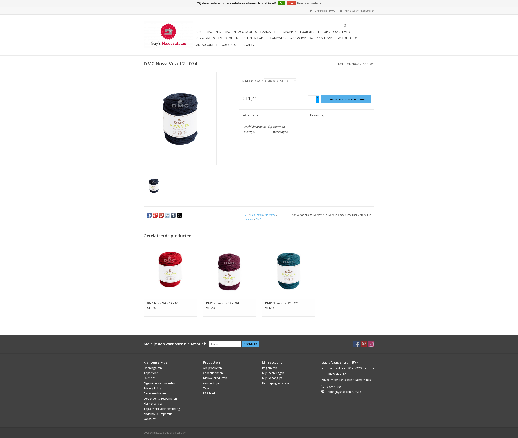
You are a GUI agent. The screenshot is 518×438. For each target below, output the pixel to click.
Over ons (150, 378)
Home (198, 32)
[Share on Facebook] (149, 215)
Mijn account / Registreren (359, 10)
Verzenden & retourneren (160, 398)
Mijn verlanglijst (272, 378)
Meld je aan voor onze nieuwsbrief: (175, 344)
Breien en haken (254, 38)
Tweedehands (347, 38)
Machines (213, 32)
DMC (245, 215)
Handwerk (278, 38)
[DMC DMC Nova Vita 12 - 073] (288, 271)
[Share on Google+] (155, 215)
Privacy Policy (152, 388)
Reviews (317, 115)
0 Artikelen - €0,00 (325, 10)
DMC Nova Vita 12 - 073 (281, 303)
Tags (206, 388)
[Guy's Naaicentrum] (168, 35)
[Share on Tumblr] (173, 215)
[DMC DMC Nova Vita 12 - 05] (170, 271)
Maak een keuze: (252, 80)
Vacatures (150, 419)
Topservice (151, 373)
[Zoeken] (345, 25)
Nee (291, 3)
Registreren (269, 368)
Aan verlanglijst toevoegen (307, 215)
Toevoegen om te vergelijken (341, 215)
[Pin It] (161, 215)
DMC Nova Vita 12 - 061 (222, 303)
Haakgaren (256, 215)
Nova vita (248, 219)
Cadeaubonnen (206, 45)
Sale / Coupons (321, 38)
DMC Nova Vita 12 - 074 (360, 64)
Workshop (298, 38)
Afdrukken (365, 215)
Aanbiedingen (212, 383)
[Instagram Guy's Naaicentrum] (371, 344)
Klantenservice (153, 403)
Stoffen (231, 38)
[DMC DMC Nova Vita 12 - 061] (229, 271)
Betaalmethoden (155, 393)
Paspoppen (288, 32)
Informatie (250, 115)
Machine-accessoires (240, 32)
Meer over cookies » (309, 3)
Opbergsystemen (337, 32)
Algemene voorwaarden (159, 383)
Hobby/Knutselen (208, 38)
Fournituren (310, 32)
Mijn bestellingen (273, 373)
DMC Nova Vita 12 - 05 (162, 303)
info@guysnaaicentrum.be (344, 392)
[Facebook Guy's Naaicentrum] (356, 344)
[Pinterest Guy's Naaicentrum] (364, 344)
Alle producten (212, 368)
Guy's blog (230, 45)
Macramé (270, 215)
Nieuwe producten (215, 378)
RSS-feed (209, 393)
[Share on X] (179, 215)
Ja (281, 3)
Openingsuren (153, 368)
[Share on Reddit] (167, 215)
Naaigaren (268, 32)
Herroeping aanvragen (276, 383)
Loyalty (248, 45)
